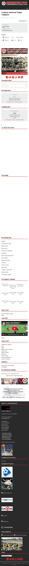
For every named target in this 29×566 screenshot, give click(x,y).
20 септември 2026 (14, 111)
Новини (3, 241)
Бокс (2, 346)
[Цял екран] (25, 334)
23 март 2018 (5, 17)
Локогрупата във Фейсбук (7, 365)
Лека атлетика (4, 355)
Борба (2, 347)
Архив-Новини (4, 272)
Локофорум (4, 367)
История (3, 262)
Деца (2, 315)
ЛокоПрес (12, 17)
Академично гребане (6, 344)
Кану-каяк (3, 354)
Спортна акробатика (6, 357)
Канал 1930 (4, 267)
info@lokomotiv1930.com (9, 442)
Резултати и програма (6, 250)
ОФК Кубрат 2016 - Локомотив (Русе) (14, 101)
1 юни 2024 (14, 94)
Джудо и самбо (5, 352)
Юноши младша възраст (7, 313)
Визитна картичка (5, 260)
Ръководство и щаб (6, 243)
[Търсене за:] (14, 86)
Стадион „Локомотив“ (6, 269)
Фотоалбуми (4, 258)
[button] (27, 8)
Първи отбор (4, 246)
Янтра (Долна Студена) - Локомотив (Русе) (14, 119)
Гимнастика (4, 351)
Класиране (3, 253)
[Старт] (3, 334)
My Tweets (3, 461)
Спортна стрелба (5, 359)
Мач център (4, 248)
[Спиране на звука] (23, 334)
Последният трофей (6, 274)
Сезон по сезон (5, 265)
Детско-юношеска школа (7, 255)
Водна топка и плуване (7, 349)
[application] (14, 328)
